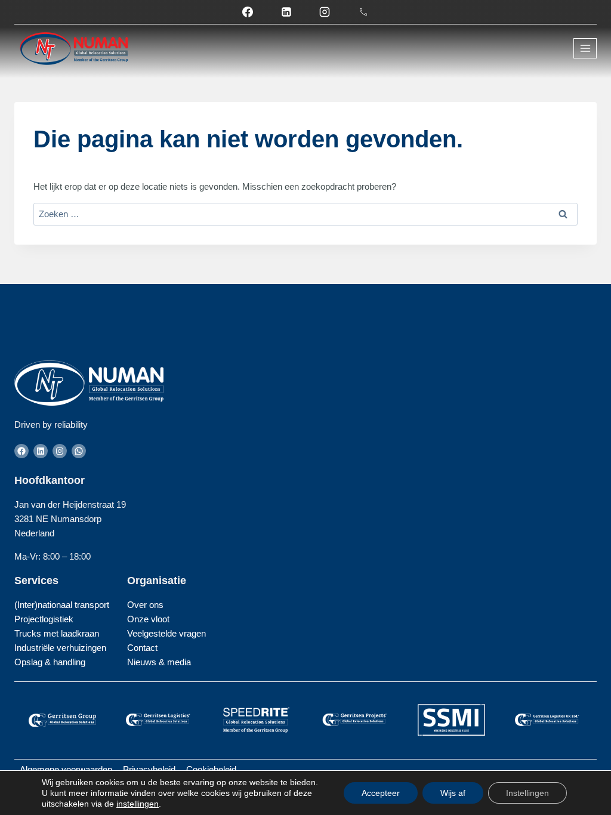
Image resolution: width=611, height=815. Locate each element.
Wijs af (452, 793)
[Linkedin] (286, 12)
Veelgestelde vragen (166, 633)
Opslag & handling (49, 662)
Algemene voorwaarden (66, 769)
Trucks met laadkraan (56, 633)
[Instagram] (324, 12)
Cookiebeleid (211, 769)
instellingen (137, 803)
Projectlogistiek (43, 619)
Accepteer (381, 793)
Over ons (145, 605)
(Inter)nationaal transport (61, 605)
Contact (142, 648)
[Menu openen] (585, 48)
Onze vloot (148, 619)
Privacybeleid (149, 769)
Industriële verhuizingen (60, 648)
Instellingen (527, 793)
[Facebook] (247, 12)
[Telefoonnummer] (363, 12)
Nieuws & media (159, 662)
